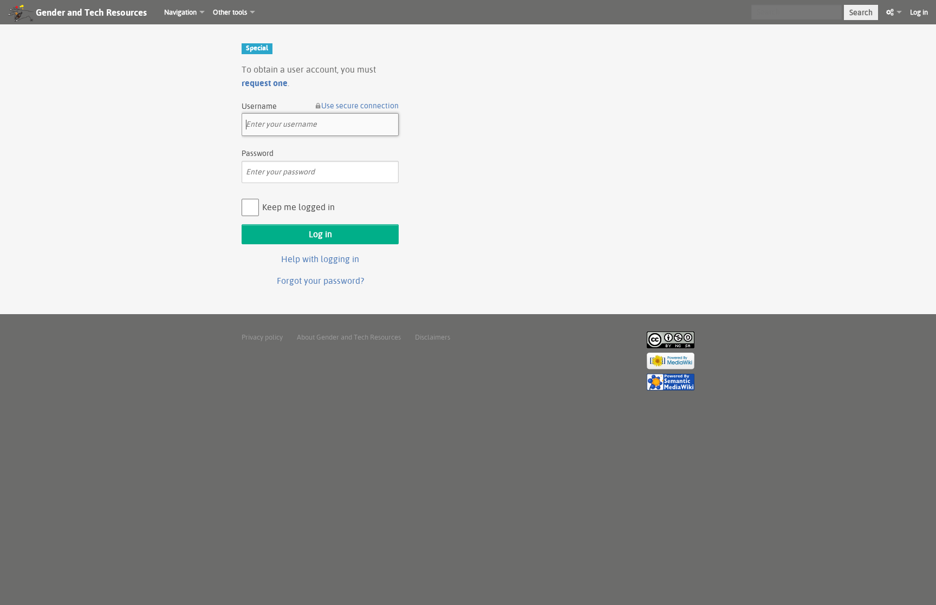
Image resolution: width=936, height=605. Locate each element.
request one (265, 82)
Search (861, 12)
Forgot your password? (320, 280)
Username (259, 106)
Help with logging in (320, 258)
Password (258, 153)
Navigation (180, 12)
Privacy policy (262, 337)
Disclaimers (432, 337)
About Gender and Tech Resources (349, 337)
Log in (919, 12)
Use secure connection (360, 105)
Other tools (230, 12)
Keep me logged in (298, 206)
